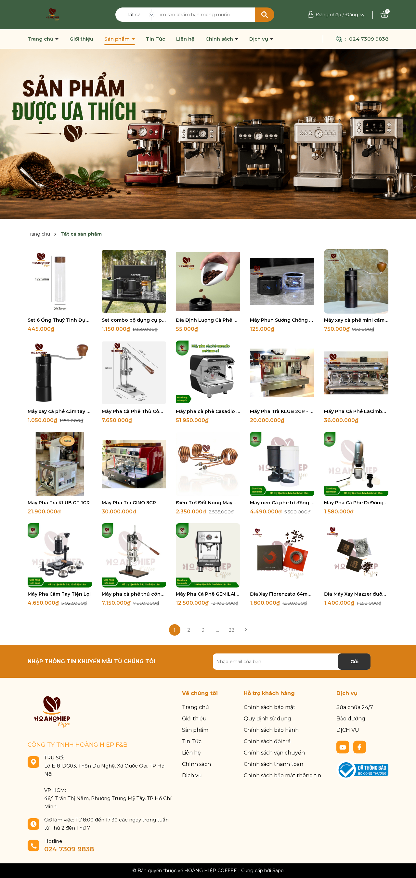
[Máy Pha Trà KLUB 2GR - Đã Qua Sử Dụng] (282, 373)
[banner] (208, 133)
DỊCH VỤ (347, 730)
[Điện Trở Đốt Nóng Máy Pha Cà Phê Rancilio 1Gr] (208, 464)
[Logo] (52, 14)
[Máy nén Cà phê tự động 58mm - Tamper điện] (282, 464)
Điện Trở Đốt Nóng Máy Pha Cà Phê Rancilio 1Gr (208, 503)
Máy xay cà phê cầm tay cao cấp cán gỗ (60, 411)
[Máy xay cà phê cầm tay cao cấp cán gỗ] (60, 373)
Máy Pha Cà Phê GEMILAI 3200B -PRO (208, 594)
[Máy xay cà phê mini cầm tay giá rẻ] (356, 281)
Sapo (278, 870)
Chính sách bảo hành (271, 730)
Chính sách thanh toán (273, 764)
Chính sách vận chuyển (274, 753)
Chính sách (219, 39)
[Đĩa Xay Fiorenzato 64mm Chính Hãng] (282, 555)
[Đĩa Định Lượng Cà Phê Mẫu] (208, 281)
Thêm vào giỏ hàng (64, 307)
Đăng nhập (328, 15)
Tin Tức (155, 39)
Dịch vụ (259, 39)
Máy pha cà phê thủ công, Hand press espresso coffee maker (134, 594)
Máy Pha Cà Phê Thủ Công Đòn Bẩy (134, 411)
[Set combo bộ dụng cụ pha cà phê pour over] (134, 281)
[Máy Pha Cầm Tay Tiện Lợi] (60, 555)
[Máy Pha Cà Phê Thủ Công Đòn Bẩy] (134, 373)
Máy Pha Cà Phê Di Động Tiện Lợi (356, 503)
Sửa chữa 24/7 (354, 707)
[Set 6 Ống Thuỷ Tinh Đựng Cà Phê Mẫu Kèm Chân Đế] (60, 281)
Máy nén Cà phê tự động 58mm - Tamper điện (282, 503)
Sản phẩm (117, 39)
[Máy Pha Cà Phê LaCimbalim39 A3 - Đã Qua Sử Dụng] (356, 373)
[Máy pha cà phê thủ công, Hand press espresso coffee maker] (134, 555)
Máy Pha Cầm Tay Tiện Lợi (59, 594)
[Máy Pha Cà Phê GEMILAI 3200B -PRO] (208, 555)
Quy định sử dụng (267, 719)
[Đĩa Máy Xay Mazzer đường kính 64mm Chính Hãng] (356, 555)
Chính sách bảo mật (269, 707)
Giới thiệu (81, 39)
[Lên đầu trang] (405, 867)
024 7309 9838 (368, 39)
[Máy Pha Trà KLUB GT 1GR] (60, 464)
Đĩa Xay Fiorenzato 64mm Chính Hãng (282, 594)
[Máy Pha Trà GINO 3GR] (134, 464)
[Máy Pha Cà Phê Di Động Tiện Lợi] (356, 464)
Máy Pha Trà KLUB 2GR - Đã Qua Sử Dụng (282, 411)
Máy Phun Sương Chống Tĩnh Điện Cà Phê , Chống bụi (282, 320)
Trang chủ (41, 39)
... (217, 630)
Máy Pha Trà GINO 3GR (129, 503)
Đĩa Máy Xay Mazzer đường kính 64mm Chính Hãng (356, 594)
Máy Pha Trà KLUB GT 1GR (59, 503)
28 (232, 630)
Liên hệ (185, 39)
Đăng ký (355, 15)
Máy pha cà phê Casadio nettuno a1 (208, 411)
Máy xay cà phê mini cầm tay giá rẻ (356, 320)
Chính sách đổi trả (267, 741)
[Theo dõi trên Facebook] (359, 747)
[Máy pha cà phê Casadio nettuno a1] (208, 373)
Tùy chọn (282, 399)
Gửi (354, 662)
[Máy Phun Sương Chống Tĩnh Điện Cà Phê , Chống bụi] (282, 281)
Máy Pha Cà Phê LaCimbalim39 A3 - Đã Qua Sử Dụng (356, 411)
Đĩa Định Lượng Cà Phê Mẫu (208, 320)
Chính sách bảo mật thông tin (282, 775)
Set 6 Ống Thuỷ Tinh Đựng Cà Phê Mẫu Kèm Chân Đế (60, 320)
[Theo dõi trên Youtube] (343, 747)
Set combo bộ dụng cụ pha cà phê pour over (134, 320)
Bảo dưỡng (350, 719)
